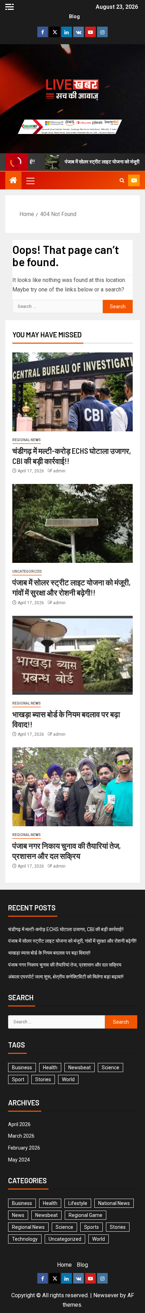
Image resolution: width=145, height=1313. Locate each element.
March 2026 (21, 1136)
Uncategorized (27, 571)
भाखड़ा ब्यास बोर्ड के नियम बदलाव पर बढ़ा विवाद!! (49, 953)
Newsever (106, 1295)
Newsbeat (79, 1067)
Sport (18, 1079)
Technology (25, 1239)
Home (64, 1264)
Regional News (26, 440)
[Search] (122, 180)
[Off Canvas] (9, 7)
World (68, 1079)
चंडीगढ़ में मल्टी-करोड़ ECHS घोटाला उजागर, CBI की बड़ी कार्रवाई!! (66, 929)
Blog (74, 16)
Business (22, 1067)
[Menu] (30, 180)
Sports (91, 1227)
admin (59, 471)
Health (50, 1067)
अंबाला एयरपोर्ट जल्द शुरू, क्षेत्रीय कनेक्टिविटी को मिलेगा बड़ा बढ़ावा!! (66, 976)
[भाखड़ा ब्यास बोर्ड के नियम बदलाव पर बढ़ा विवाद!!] (72, 655)
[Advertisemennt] (72, 126)
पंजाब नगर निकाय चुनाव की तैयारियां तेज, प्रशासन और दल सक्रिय (64, 965)
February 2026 (24, 1148)
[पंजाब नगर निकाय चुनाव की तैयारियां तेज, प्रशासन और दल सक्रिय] (72, 786)
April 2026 (19, 1124)
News (18, 1215)
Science (110, 1067)
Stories (43, 1079)
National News (114, 1203)
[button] (30, 180)
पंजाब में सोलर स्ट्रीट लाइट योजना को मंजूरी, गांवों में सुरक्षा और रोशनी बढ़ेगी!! (72, 941)
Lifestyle (77, 1203)
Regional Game (85, 1215)
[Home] (13, 181)
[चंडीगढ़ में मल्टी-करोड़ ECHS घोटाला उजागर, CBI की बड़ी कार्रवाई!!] (72, 391)
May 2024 (19, 1160)
